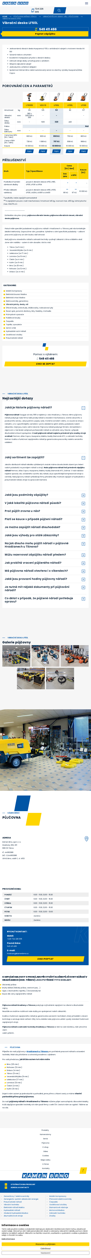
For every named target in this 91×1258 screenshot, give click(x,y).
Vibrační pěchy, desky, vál (17, 304)
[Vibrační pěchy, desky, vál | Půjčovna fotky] (75, 656)
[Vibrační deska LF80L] (70, 97)
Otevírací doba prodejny (23, 1184)
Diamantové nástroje (58, 1207)
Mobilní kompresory (14, 291)
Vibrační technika (11, 1204)
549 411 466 (48, 29)
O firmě (45, 1164)
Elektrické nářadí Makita (14, 1207)
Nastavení (45, 1253)
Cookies (45, 1155)
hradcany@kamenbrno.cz (18, 953)
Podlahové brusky (13, 318)
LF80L (70, 105)
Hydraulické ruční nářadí (16, 331)
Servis (45, 1138)
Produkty (45, 1130)
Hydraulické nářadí (12, 1210)
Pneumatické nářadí (14, 338)
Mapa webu (45, 1160)
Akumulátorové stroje (13, 1215)
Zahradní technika (57, 1213)
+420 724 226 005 (14, 939)
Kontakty (46, 1168)
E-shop (45, 1147)
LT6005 (29, 105)
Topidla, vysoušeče (14, 324)
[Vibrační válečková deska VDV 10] (43, 97)
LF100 (83, 105)
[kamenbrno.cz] (45, 1175)
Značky (52, 1215)
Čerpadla (10, 321)
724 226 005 (39, 10)
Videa (45, 1151)
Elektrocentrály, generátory (17, 301)
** (67, 189)
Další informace (8, 1239)
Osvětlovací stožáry (14, 334)
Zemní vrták (11, 328)
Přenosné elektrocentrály (60, 1199)
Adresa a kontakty (20, 1188)
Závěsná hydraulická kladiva (16, 1213)
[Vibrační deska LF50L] (56, 97)
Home (4, 16)
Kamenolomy (45, 1134)
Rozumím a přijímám (45, 1244)
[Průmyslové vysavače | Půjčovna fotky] (45, 656)
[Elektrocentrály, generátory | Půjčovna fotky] (31, 678)
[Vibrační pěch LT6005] (29, 97)
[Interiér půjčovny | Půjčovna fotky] (16, 656)
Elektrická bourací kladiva (16, 294)
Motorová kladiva (56, 1210)
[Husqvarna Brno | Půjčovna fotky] (60, 678)
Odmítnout (45, 1248)
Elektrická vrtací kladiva (15, 297)
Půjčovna (45, 1143)
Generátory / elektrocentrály (16, 1196)
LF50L (56, 105)
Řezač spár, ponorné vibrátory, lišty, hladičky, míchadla (28, 311)
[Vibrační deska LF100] (83, 97)
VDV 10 (43, 105)
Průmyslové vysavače (15, 314)
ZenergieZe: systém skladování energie (21, 1199)
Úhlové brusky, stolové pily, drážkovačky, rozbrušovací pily (29, 308)
